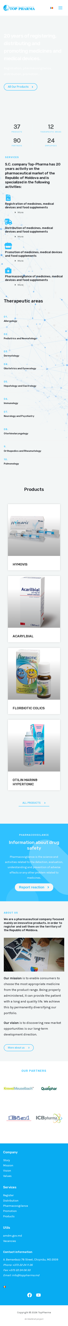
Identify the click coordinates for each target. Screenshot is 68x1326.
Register (8, 1195)
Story (6, 1160)
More (20, 212)
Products (9, 1216)
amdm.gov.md (12, 1235)
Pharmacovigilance (15, 1206)
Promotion (10, 1211)
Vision (7, 1170)
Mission (8, 1165)
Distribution (11, 1200)
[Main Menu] (60, 7)
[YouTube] (38, 1295)
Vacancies (9, 1241)
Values (7, 1176)
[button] (38, 212)
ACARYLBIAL (23, 636)
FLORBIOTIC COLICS (29, 708)
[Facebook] (29, 1295)
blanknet (32, 1319)
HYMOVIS (20, 564)
